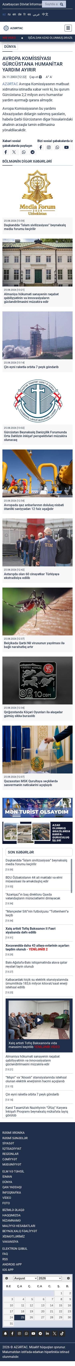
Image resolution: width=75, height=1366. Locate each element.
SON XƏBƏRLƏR (21, 852)
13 (42, 1305)
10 (11, 1305)
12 (31, 1305)
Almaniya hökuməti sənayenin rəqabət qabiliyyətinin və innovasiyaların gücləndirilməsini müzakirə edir (31, 298)
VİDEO (6, 1198)
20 (42, 1311)
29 (60, 1317)
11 (22, 1305)
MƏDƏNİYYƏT (11, 1164)
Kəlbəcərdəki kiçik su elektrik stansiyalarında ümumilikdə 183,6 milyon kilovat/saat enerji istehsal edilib (37, 983)
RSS (5, 1259)
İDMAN (7, 1176)
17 (11, 1311)
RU (9, 14)
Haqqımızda (11, 1215)
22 (60, 1311)
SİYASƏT (8, 1143)
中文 (45, 14)
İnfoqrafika (11, 1192)
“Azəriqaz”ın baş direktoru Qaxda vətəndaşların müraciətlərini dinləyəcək (33, 896)
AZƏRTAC (10, 84)
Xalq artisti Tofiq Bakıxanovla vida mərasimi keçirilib (34, 1045)
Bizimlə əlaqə (13, 1210)
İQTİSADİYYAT (11, 1149)
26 (31, 1317)
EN (14, 14)
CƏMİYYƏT (9, 1159)
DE (19, 14)
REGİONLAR (10, 1154)
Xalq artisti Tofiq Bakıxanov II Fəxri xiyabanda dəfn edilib (30, 930)
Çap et (34, 77)
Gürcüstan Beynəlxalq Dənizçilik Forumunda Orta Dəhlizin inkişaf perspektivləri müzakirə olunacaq (35, 436)
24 (11, 1317)
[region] (39, 988)
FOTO (6, 1203)
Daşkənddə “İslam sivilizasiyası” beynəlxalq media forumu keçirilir (35, 227)
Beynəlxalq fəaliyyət (19, 1231)
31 (11, 1323)
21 (51, 1311)
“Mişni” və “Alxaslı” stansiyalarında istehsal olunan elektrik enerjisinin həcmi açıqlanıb (36, 1079)
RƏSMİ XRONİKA (13, 1133)
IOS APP (7, 1270)
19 (31, 1311)
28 (51, 1317)
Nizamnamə (11, 1220)
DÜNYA (10, 46)
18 (22, 1311)
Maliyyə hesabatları (18, 1226)
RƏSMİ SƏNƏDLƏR (15, 1138)
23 (69, 1311)
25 (22, 1317)
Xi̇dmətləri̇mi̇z (13, 1236)
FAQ (5, 1254)
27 (42, 1317)
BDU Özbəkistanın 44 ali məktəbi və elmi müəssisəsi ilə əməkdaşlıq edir (34, 879)
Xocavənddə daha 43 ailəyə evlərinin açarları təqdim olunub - (37, 947)
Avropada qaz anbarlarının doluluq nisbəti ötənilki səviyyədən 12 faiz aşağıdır (34, 507)
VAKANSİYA (10, 1242)
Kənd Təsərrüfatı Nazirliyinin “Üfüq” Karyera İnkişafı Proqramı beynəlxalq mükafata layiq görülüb (37, 1111)
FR (24, 14)
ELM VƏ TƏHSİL (13, 1171)
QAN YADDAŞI (12, 1187)
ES (29, 14)
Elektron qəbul (14, 1248)
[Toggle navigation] (67, 28)
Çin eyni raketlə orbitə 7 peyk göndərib (31, 367)
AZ (4, 14)
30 (69, 1317)
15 (60, 1305)
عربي (36, 14)
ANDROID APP (12, 1264)
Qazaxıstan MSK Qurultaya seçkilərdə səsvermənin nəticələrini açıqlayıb (31, 783)
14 (51, 1305)
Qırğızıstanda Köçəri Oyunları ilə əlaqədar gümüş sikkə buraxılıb (33, 714)
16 (69, 1305)
